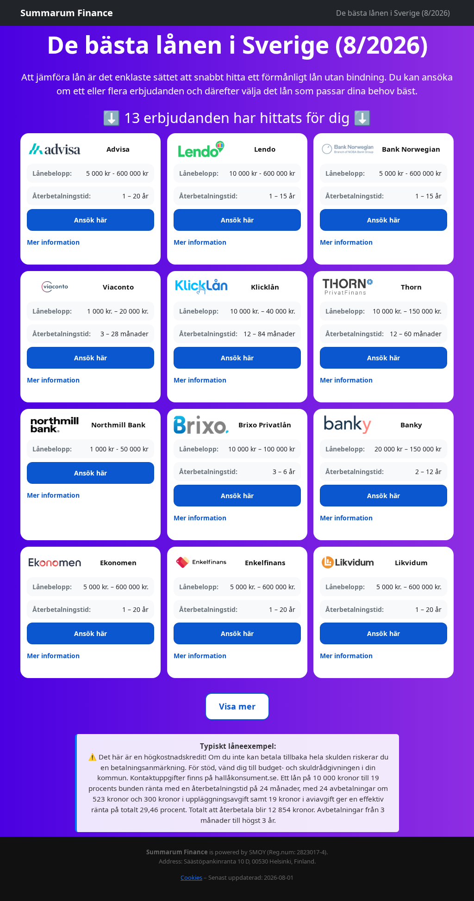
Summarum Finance (66, 12)
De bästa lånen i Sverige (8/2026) (393, 13)
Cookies (191, 877)
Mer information (53, 242)
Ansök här (90, 220)
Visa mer (237, 706)
